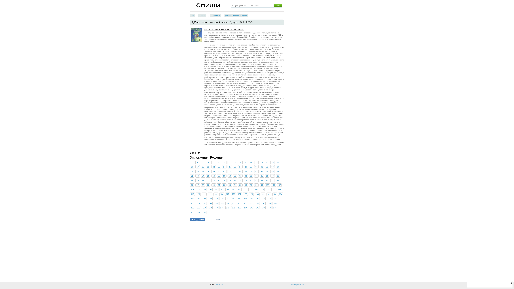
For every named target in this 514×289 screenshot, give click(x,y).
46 (251, 171)
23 (219, 167)
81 (256, 180)
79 (246, 180)
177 (263, 208)
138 (210, 199)
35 (192, 171)
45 (246, 171)
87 (197, 185)
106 (210, 190)
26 (235, 167)
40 (219, 171)
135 (192, 199)
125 (227, 194)
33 (272, 167)
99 (262, 185)
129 (251, 194)
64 (256, 176)
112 (245, 190)
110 (233, 190)
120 (198, 194)
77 (235, 180)
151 (198, 203)
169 (216, 208)
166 (198, 208)
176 (257, 208)
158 (239, 203)
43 (235, 171)
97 (251, 185)
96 (246, 185)
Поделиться (199, 220)
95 (240, 185)
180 (192, 212)
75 (224, 180)
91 (219, 185)
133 (274, 194)
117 (273, 190)
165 (192, 208)
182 (204, 212)
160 (251, 203)
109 (227, 190)
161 (257, 203)
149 (275, 199)
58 (224, 176)
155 (222, 203)
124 (221, 194)
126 (233, 194)
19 (197, 167)
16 (272, 162)
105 (204, 190)
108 (222, 190)
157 (233, 203)
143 (239, 199)
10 (240, 162)
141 (227, 199)
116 (268, 190)
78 (240, 180)
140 (222, 199)
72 (208, 180)
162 (263, 203)
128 (245, 194)
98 (256, 185)
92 (224, 185)
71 (203, 180)
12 (251, 162)
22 (214, 167)
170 (222, 208)
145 (251, 199)
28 (246, 167)
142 (233, 199)
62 (246, 176)
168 (210, 208)
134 (280, 194)
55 (208, 176)
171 (227, 208)
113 (250, 190)
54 (203, 176)
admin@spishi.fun (297, 285)
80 (251, 180)
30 (256, 167)
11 (246, 162)
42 (230, 171)
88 (203, 185)
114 (256, 190)
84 (272, 180)
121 (204, 194)
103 (192, 190)
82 (262, 180)
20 (203, 167)
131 (263, 194)
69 (192, 180)
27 (240, 167)
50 (272, 171)
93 (230, 185)
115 (262, 190)
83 (267, 180)
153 (210, 203)
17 (278, 162)
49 (267, 171)
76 (230, 180)
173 (239, 208)
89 (208, 185)
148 (269, 199)
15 (267, 162)
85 (278, 180)
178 (269, 208)
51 (278, 171)
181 (198, 212)
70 (197, 180)
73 (214, 180)
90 (214, 185)
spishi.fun (219, 285)
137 (204, 199)
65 (262, 176)
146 (257, 199)
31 (262, 167)
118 (279, 190)
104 (198, 190)
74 (219, 180)
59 (230, 176)
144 (245, 199)
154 (216, 203)
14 (262, 162)
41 (224, 171)
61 (240, 176)
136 (198, 199)
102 (279, 185)
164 (275, 203)
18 (192, 167)
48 (262, 171)
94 (235, 185)
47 (256, 171)
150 (192, 203)
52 (192, 176)
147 (263, 199)
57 (219, 176)
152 (204, 203)
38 (208, 171)
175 (251, 208)
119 (192, 194)
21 (208, 167)
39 (214, 171)
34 (278, 167)
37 (203, 171)
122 (210, 194)
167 (204, 208)
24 (224, 167)
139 (216, 199)
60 (235, 176)
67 (272, 176)
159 (245, 203)
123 (216, 194)
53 (197, 176)
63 (251, 176)
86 (192, 185)
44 (240, 171)
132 (269, 194)
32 (267, 167)
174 (245, 208)
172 (233, 208)
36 (197, 171)
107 (216, 190)
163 (269, 203)
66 (267, 176)
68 (278, 176)
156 (227, 203)
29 (251, 167)
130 (257, 194)
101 (273, 185)
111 (239, 190)
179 (275, 208)
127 (239, 194)
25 (230, 167)
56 (214, 176)
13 (256, 162)
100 (267, 185)
